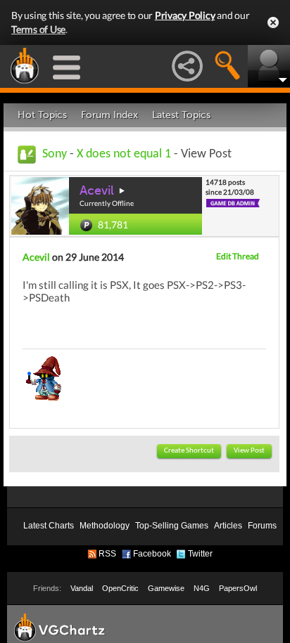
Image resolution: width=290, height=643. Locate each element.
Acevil (97, 190)
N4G (202, 588)
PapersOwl (238, 588)
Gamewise (166, 588)
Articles (228, 526)
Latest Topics (181, 115)
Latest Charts (48, 526)
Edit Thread (237, 256)
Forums (262, 526)
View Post (249, 451)
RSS (107, 554)
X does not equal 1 (124, 154)
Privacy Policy (185, 15)
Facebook (152, 554)
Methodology (105, 526)
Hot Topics (42, 115)
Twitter (200, 554)
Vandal (81, 588)
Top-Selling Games (171, 526)
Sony (54, 154)
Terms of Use (38, 29)
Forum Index (109, 115)
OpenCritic (120, 588)
